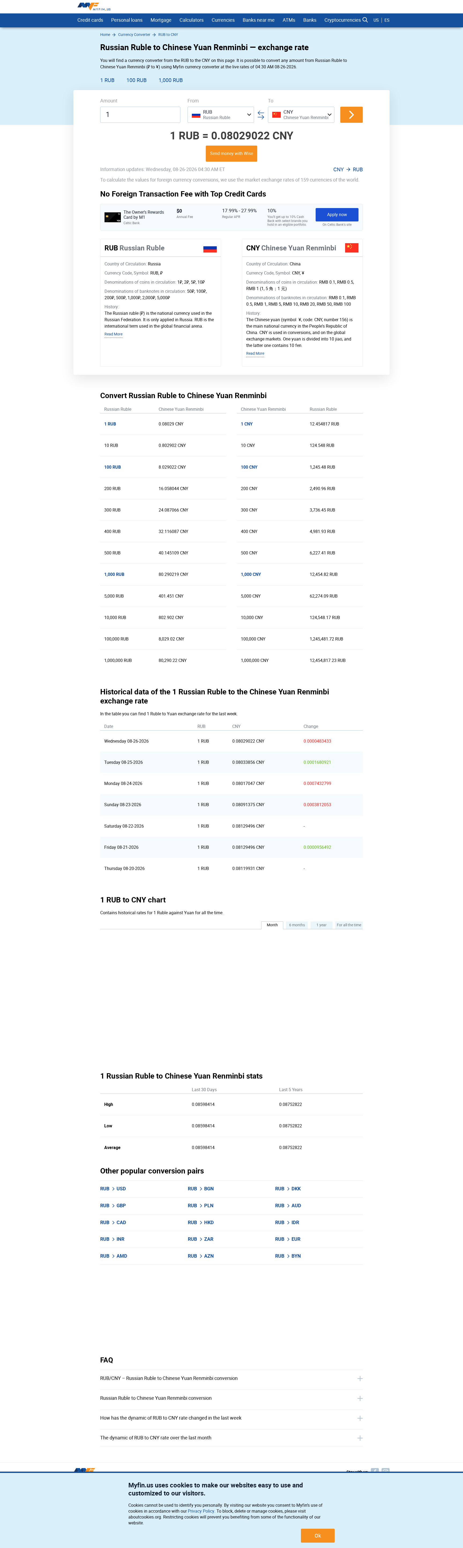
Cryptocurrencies (342, 20)
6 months (297, 925)
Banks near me (259, 20)
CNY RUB (348, 169)
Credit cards (90, 20)
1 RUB (107, 80)
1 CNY (247, 424)
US (376, 20)
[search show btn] (365, 20)
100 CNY (249, 467)
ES (387, 20)
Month (272, 925)
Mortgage (161, 20)
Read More (113, 334)
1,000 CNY (251, 574)
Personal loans (127, 20)
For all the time (349, 925)
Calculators (192, 20)
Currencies (223, 20)
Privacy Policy (201, 1511)
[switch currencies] (351, 115)
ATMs (289, 20)
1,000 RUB (171, 80)
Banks (309, 20)
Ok (318, 1535)
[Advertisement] (231, 1310)
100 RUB (136, 80)
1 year (321, 925)
